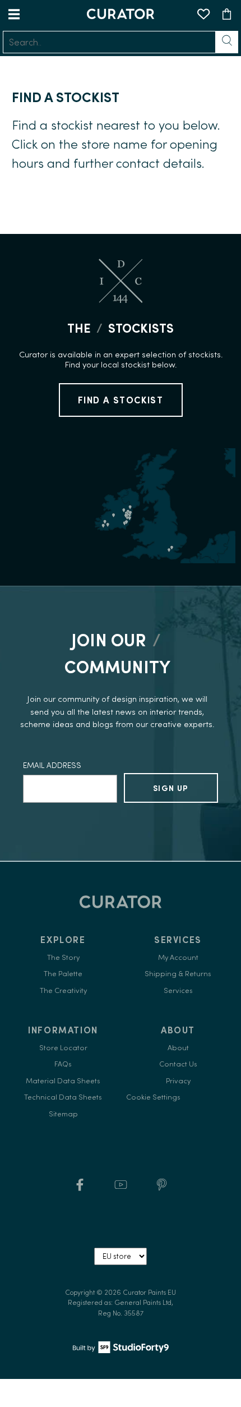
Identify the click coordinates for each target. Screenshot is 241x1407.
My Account (178, 957)
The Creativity (63, 990)
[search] (109, 42)
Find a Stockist (121, 400)
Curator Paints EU (149, 1292)
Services (178, 990)
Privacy (178, 1081)
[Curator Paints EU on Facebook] (79, 1188)
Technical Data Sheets (63, 1097)
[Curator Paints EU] (120, 14)
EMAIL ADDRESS (52, 765)
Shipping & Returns (178, 973)
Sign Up (171, 788)
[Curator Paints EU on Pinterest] (161, 1188)
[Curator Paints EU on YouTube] (120, 1188)
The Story (63, 957)
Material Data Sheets (63, 1081)
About (178, 1047)
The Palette (63, 973)
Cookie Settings (153, 1097)
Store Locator (63, 1047)
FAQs (63, 1064)
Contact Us (178, 1064)
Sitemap (63, 1114)
